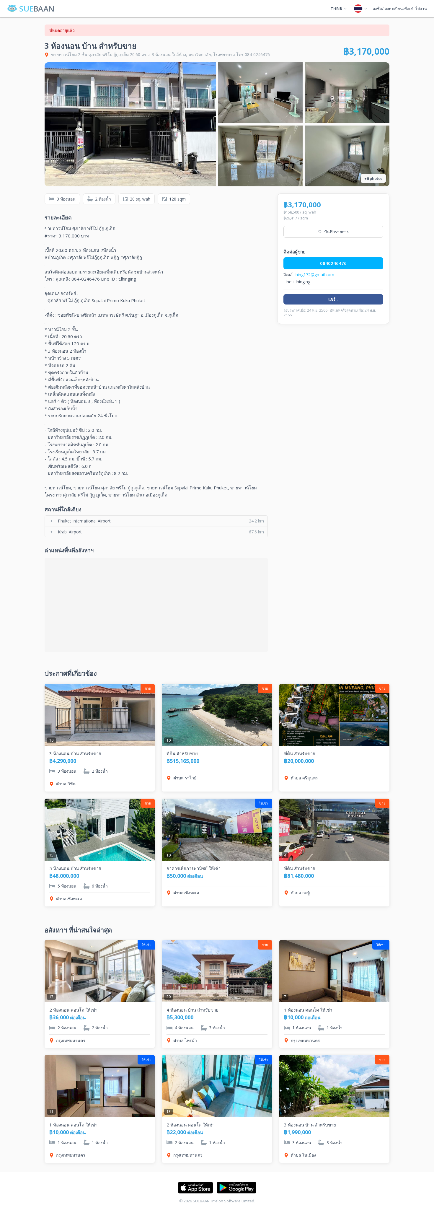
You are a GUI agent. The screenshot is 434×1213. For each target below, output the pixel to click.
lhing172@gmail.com (314, 274)
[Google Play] (236, 1188)
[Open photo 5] (347, 156)
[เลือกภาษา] (360, 8)
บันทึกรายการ (333, 232)
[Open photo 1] (130, 124)
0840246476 (333, 263)
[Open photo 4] (260, 156)
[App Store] (195, 1188)
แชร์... (333, 299)
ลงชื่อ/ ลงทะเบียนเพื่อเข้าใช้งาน (400, 8)
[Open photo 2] (260, 92)
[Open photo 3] (347, 92)
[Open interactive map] (156, 605)
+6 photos (373, 178)
